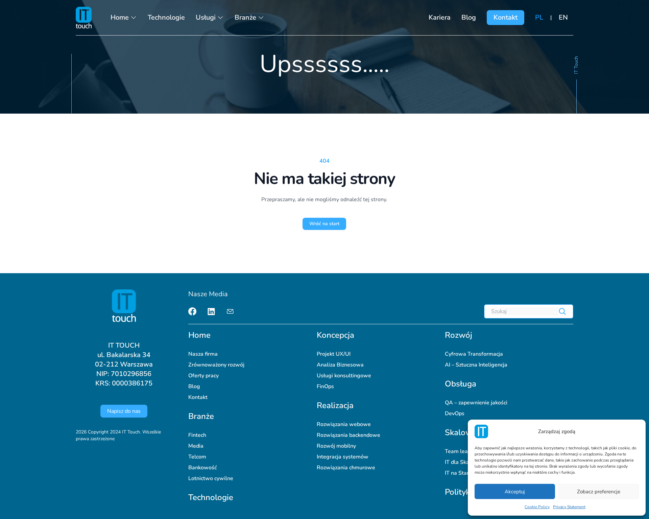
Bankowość (202, 467)
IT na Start (458, 473)
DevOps (454, 413)
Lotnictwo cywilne (210, 478)
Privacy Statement (569, 507)
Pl (539, 17)
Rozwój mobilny (336, 446)
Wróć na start (324, 223)
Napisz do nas (124, 411)
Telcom (197, 457)
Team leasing (461, 451)
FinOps (325, 386)
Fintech (197, 435)
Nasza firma (203, 354)
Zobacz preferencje (598, 491)
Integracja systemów (342, 457)
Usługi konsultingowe (344, 375)
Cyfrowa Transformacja (474, 354)
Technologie (166, 17)
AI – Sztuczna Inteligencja (476, 365)
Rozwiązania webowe (344, 424)
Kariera (440, 17)
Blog (468, 17)
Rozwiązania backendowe (348, 435)
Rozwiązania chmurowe (346, 467)
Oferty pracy (203, 375)
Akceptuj (515, 491)
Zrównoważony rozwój (216, 365)
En (563, 17)
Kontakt (506, 17)
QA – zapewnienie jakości (476, 402)
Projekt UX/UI (334, 354)
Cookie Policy (537, 507)
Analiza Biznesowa (340, 365)
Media (195, 446)
